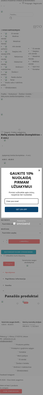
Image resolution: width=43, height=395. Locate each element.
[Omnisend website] (21, 222)
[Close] (39, 170)
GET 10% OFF (21, 209)
